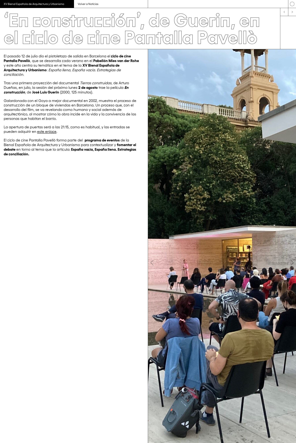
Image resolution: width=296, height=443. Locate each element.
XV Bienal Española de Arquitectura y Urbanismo (34, 3)
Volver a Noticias (88, 3)
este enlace (46, 131)
